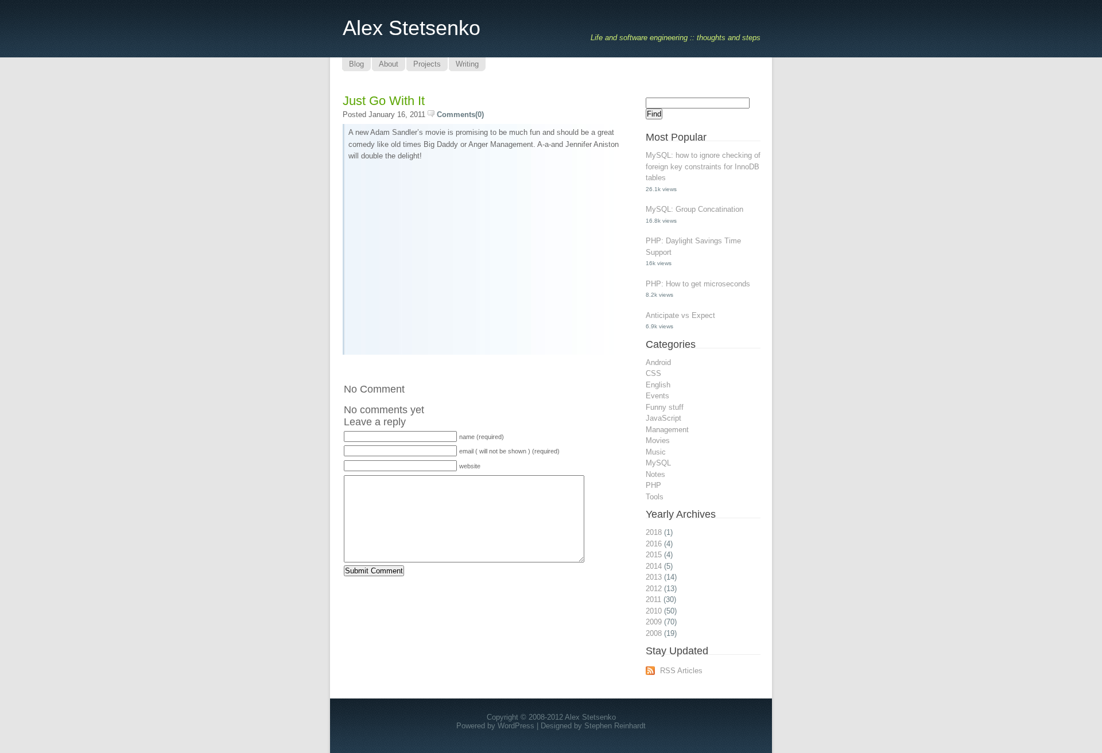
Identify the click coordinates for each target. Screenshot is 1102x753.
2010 (654, 611)
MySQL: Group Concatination (694, 209)
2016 (654, 543)
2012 (654, 588)
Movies (658, 440)
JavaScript (663, 418)
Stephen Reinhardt (615, 725)
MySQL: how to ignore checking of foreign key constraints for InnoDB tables (703, 166)
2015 (654, 554)
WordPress (516, 725)
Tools (654, 496)
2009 (654, 622)
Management (667, 429)
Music (656, 452)
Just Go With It (384, 101)
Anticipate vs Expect (680, 315)
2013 (654, 577)
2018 (654, 532)
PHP (653, 485)
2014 (654, 566)
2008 (654, 633)
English (658, 385)
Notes (655, 474)
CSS (653, 373)
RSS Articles (681, 670)
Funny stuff (665, 407)
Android (658, 362)
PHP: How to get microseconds (698, 284)
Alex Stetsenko (411, 28)
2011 (653, 599)
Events (657, 395)
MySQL (658, 463)
